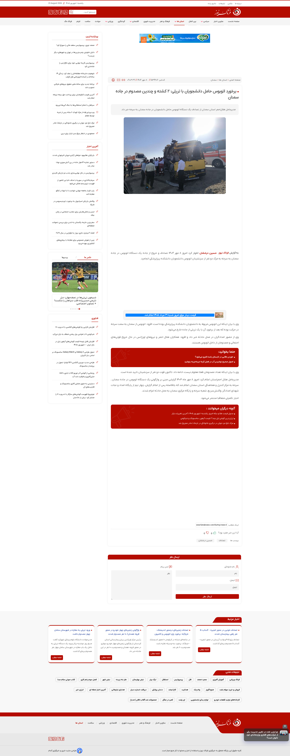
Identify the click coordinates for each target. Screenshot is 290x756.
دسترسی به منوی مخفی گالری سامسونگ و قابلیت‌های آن (77, 385)
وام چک (197, 689)
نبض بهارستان (138, 679)
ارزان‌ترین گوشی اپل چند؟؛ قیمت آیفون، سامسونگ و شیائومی (206, 418)
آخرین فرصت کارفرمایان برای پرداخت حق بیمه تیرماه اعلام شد (73, 96)
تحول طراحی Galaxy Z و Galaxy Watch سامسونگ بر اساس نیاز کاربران (73, 354)
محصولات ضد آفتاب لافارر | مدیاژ (143, 700)
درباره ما (238, 3)
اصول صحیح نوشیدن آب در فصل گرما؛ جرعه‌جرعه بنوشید (208, 361)
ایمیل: (232, 580)
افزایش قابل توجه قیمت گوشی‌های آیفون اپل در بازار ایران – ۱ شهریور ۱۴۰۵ (74, 343)
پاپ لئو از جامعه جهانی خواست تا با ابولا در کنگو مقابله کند (75, 192)
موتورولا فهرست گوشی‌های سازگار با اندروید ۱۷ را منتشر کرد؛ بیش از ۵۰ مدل (74, 396)
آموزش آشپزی (218, 679)
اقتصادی (135, 21)
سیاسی (206, 21)
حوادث (98, 21)
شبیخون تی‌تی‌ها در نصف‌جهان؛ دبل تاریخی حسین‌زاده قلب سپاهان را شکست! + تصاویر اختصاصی (75, 300)
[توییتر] (50, 11)
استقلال (165, 679)
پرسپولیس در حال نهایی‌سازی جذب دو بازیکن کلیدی (73, 173)
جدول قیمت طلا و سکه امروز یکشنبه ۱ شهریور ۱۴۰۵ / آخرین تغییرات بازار (202, 413)
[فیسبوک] (60, 11)
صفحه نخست (233, 21)
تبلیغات (222, 3)
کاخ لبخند (172, 689)
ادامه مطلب (204, 650)
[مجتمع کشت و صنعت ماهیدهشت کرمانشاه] (175, 38)
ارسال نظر (207, 596)
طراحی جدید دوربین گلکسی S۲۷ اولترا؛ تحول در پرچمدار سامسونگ (75, 364)
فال (190, 679)
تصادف (222, 540)
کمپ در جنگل (167, 700)
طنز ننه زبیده (121, 679)
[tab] (86, 257)
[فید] (65, 11)
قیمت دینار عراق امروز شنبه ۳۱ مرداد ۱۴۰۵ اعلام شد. (170, 315)
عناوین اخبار (219, 21)
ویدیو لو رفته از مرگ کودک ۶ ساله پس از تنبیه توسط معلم (75, 114)
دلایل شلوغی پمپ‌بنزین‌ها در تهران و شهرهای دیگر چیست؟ (74, 54)
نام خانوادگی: (229, 567)
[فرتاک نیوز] (227, 16)
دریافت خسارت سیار (138, 689)
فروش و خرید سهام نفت (230, 689)
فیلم (78, 21)
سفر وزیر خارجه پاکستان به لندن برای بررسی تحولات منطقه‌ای (73, 224)
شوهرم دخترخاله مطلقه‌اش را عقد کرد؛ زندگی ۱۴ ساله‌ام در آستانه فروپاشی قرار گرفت (75, 75)
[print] (113, 80)
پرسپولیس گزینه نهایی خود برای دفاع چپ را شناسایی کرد (76, 65)
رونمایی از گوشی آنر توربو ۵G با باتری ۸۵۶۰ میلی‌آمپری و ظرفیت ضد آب (76, 375)
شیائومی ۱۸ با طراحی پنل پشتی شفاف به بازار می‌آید (73, 334)
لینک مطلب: (233, 525)
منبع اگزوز (210, 689)
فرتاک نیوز (224, 252)
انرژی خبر (80, 689)
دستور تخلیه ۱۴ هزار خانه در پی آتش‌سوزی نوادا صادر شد (75, 164)
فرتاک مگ (68, 21)
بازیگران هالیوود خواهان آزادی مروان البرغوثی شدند (73, 155)
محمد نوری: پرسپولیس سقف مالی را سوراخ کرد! (75, 45)
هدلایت (185, 689)
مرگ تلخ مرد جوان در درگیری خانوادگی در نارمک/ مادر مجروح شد (206, 423)
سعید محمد (202, 679)
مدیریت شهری (149, 21)
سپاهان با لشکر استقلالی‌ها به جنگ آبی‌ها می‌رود (74, 105)
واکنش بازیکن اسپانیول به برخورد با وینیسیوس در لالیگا (73, 203)
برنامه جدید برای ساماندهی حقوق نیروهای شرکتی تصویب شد (74, 86)
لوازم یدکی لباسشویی (199, 700)
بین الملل (192, 21)
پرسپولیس (178, 679)
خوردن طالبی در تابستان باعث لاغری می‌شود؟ (214, 357)
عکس (230, 3)
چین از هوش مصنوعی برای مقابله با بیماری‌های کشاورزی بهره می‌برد (75, 242)
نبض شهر (106, 679)
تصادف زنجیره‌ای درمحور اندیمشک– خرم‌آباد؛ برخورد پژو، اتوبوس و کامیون (171, 632)
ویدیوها (65, 257)
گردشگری (121, 21)
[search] (71, 12)
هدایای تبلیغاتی (118, 689)
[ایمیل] (118, 80)
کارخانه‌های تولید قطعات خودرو (227, 700)
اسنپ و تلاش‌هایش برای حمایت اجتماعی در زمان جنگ (75, 213)
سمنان (214, 80)
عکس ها (87, 257)
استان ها (180, 21)
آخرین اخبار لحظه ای (97, 689)
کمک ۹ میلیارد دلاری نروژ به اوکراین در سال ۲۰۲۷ (75, 233)
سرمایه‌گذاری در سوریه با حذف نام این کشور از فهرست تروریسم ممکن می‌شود (75, 182)
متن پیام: (164, 567)
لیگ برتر (153, 679)
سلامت (87, 21)
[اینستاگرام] (55, 11)
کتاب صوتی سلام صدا (66, 679)
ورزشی (110, 21)
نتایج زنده (212, 3)
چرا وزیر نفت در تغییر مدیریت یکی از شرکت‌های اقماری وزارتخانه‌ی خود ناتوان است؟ (262, 734)
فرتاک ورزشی (234, 679)
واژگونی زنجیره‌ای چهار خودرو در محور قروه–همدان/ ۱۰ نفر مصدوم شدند (122, 632)
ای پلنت (182, 700)
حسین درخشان (208, 253)
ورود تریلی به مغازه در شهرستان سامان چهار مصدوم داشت (72, 632)
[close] (285, 726)
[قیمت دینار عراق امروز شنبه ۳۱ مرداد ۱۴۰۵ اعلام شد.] (219, 315)
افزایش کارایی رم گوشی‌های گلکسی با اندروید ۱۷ (74, 327)
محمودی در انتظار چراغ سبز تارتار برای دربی (77, 133)
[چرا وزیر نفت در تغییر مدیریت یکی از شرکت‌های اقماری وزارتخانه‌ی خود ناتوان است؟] (284, 732)
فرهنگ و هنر (165, 21)
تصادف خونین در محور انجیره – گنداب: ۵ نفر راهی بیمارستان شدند (218, 632)
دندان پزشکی (157, 689)
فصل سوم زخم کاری (89, 679)
